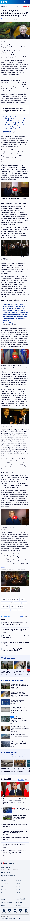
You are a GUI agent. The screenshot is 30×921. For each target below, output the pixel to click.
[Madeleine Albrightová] (15, 30)
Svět (4, 599)
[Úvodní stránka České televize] (7, 863)
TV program (4, 880)
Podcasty (3, 893)
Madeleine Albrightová (13, 599)
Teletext (3, 890)
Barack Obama (6, 610)
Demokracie (20, 606)
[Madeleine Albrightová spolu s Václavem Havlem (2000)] (15, 416)
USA (22, 599)
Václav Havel (5, 606)
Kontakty (18, 905)
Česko (24, 603)
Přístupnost (19, 918)
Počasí (3, 896)
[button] (15, 189)
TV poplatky (4, 886)
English (3, 918)
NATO (12, 606)
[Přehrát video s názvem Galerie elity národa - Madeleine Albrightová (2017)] (15, 189)
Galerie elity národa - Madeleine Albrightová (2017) (13, 198)
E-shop (3, 899)
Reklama (18, 883)
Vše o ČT (3, 905)
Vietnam (14, 610)
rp (1, 18)
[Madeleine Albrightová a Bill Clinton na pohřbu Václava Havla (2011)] (15, 248)
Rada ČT (18, 893)
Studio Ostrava (19, 890)
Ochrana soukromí (10, 918)
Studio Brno (19, 886)
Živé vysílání (4, 883)
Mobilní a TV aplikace (6, 902)
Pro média (18, 880)
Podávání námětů (20, 899)
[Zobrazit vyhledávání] (25, 2)
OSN (20, 610)
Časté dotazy (19, 902)
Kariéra (17, 896)
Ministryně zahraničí (7, 603)
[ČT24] (4, 2)
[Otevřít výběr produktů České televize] (28, 2)
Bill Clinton (17, 603)
